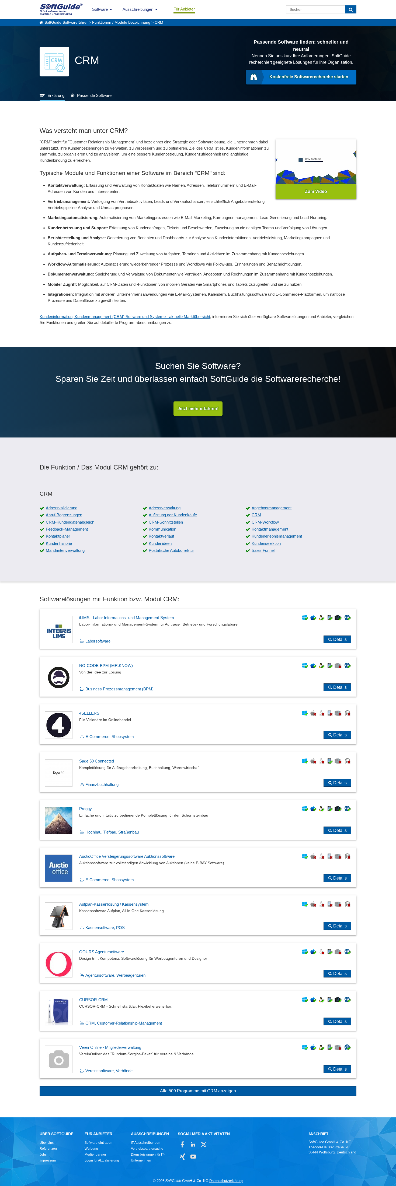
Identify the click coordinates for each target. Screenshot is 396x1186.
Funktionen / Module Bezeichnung (121, 22)
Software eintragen (98, 1143)
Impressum (48, 1160)
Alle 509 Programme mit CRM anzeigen (198, 1091)
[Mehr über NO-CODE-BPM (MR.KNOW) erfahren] (198, 677)
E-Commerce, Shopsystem (109, 736)
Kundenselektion (266, 543)
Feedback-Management (67, 529)
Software (100, 9)
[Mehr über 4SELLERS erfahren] (198, 724)
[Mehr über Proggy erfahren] (198, 820)
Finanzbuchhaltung (102, 784)
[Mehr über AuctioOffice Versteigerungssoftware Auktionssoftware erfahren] (198, 867)
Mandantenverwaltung (65, 550)
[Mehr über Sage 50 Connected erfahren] (198, 772)
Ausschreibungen (138, 9)
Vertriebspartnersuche (147, 1148)
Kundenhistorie (59, 543)
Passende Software (94, 95)
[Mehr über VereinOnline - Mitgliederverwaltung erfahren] (198, 1058)
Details (340, 639)
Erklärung (55, 95)
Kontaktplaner (58, 536)
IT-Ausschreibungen (145, 1143)
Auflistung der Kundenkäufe (173, 515)
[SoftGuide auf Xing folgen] (182, 1156)
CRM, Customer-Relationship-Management (123, 1023)
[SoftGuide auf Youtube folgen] (193, 1156)
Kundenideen (160, 543)
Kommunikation (162, 529)
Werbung (91, 1148)
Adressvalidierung (61, 508)
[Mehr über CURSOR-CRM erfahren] (198, 1011)
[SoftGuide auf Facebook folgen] (182, 1144)
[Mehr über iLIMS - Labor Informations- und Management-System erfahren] (198, 629)
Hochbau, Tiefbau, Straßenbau (112, 832)
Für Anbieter (184, 9)
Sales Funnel (263, 550)
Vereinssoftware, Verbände (109, 1070)
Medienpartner (95, 1154)
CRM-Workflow (265, 522)
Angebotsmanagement (271, 508)
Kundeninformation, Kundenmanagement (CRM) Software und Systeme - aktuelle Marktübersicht (125, 316)
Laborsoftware (97, 641)
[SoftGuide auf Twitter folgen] (203, 1144)
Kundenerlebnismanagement (277, 536)
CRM (159, 22)
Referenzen (48, 1148)
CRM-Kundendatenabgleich (70, 522)
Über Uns (47, 1143)
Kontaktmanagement (270, 529)
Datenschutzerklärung (226, 1181)
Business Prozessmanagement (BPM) (119, 689)
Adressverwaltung (164, 508)
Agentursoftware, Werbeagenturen (115, 975)
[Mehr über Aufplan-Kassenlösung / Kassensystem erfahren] (198, 915)
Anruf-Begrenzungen (64, 515)
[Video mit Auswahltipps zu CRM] (316, 169)
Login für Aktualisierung (102, 1160)
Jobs (43, 1154)
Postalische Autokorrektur (171, 550)
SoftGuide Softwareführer (66, 22)
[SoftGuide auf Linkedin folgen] (193, 1144)
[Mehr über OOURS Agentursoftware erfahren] (198, 963)
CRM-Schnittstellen (166, 522)
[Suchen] (350, 9)
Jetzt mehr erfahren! (198, 408)
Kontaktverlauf (161, 536)
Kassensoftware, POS (105, 927)
